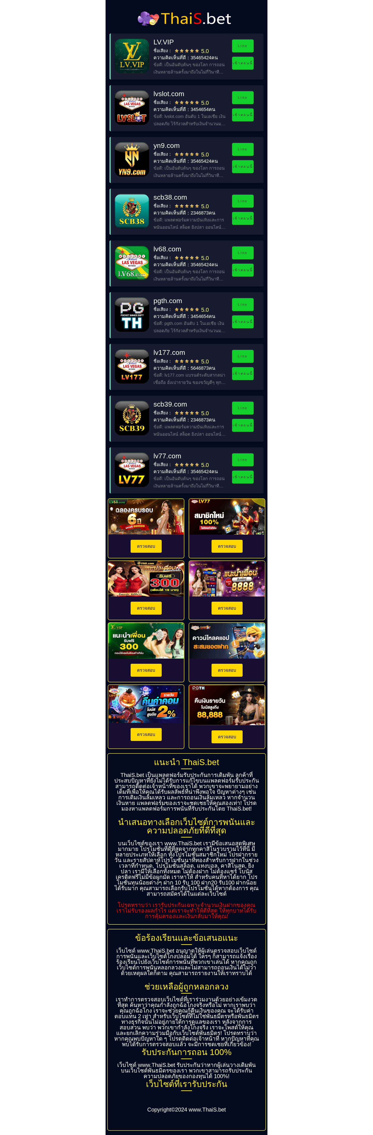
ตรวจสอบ (146, 546)
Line (243, 45)
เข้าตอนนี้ (243, 63)
